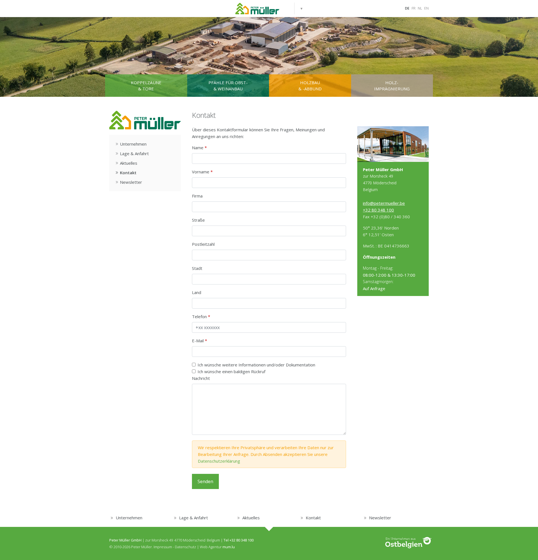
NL (420, 8)
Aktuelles (128, 163)
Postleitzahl (203, 244)
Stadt (197, 268)
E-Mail (198, 340)
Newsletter (131, 182)
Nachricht (201, 378)
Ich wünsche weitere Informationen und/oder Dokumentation (256, 365)
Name (197, 147)
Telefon (199, 316)
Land (196, 292)
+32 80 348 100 (378, 210)
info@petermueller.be (384, 203)
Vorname (200, 172)
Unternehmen (133, 144)
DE (407, 8)
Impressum (163, 546)
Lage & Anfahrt (134, 153)
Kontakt (128, 172)
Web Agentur (211, 546)
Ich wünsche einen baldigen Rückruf (231, 371)
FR (414, 8)
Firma (197, 196)
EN (426, 8)
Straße (198, 220)
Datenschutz (185, 546)
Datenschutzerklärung (219, 461)
